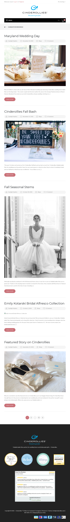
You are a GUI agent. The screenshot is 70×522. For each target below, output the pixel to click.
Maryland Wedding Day (22, 36)
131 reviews (52, 473)
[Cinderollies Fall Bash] (35, 141)
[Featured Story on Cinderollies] (35, 371)
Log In (15, 1)
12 (38, 417)
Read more (9, 99)
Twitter (50, 510)
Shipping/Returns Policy (39, 512)
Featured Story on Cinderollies (27, 342)
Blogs (40, 41)
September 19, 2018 (28, 347)
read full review (46, 480)
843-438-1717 (28, 512)
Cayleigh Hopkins (12, 41)
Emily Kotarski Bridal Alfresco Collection (34, 303)
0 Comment (50, 41)
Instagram (38, 510)
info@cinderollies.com (59, 510)
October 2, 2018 (27, 308)
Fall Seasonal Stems (19, 187)
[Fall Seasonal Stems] (35, 237)
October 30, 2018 (28, 192)
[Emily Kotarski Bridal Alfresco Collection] (35, 313)
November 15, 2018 (28, 116)
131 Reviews (36, 497)
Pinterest (44, 510)
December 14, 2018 (28, 41)
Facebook (32, 510)
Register (21, 1)
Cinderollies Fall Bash (20, 111)
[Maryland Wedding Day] (35, 65)
